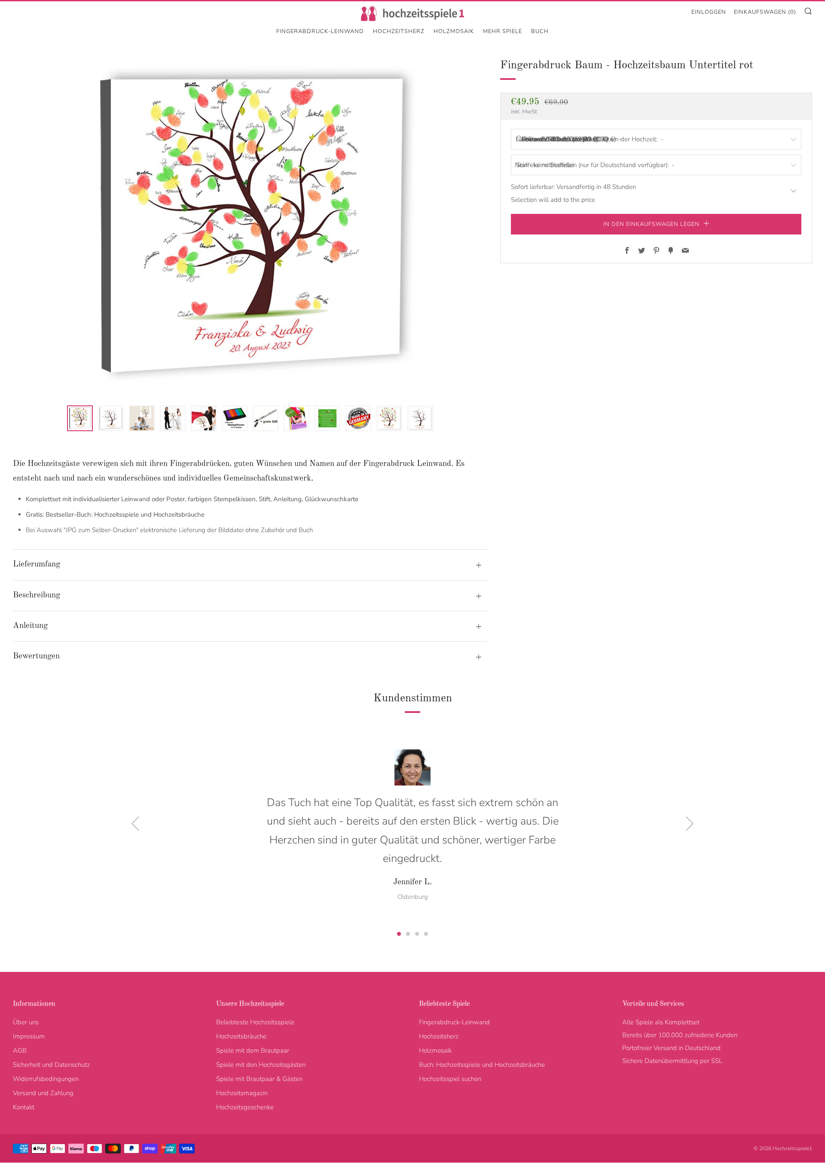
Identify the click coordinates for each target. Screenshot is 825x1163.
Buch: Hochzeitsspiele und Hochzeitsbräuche (482, 1064)
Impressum (29, 1036)
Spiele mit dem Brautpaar (252, 1050)
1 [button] (399, 934)
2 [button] (408, 934)
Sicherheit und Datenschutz (51, 1064)
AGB (20, 1050)
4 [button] (426, 934)
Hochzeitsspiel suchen (450, 1079)
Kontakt (23, 1107)
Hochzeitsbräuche (241, 1036)
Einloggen (708, 12)
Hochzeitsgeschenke (245, 1107)
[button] (80, 418)
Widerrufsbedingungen (46, 1079)
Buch (540, 31)
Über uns (26, 1022)
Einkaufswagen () (765, 12)
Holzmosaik (454, 31)
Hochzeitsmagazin (242, 1093)
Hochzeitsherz (399, 31)
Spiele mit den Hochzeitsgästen (261, 1064)
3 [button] (417, 934)
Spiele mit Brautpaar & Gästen (259, 1079)
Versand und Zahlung (43, 1093)
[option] (250, 226)
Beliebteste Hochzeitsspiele (255, 1022)
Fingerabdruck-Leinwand (320, 31)
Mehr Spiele (502, 31)
